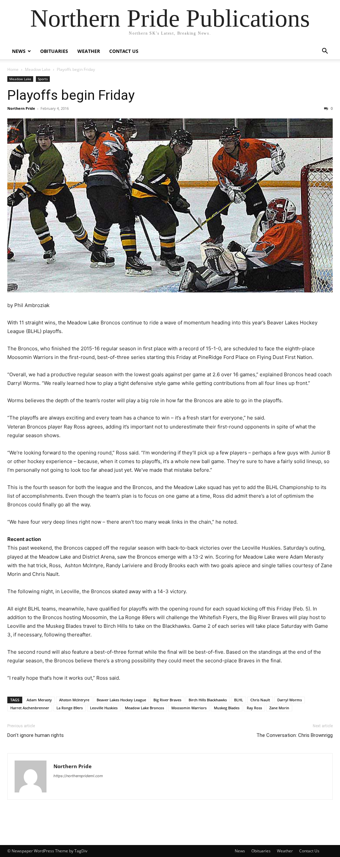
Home (13, 69)
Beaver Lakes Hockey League (121, 699)
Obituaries (54, 51)
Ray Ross (254, 707)
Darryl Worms (289, 699)
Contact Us (123, 51)
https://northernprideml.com (78, 775)
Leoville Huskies (104, 707)
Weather (88, 51)
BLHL (238, 699)
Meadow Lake (37, 69)
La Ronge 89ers (69, 707)
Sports (43, 79)
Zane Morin (279, 707)
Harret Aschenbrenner (29, 707)
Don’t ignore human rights (35, 735)
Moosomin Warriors (189, 707)
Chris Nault (260, 699)
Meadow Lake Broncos (144, 707)
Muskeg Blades (226, 707)
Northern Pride (21, 108)
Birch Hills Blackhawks (208, 699)
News (19, 51)
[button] (325, 52)
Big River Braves (167, 699)
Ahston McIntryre (74, 699)
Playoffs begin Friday (70, 95)
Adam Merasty (39, 699)
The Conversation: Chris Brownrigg (294, 735)
